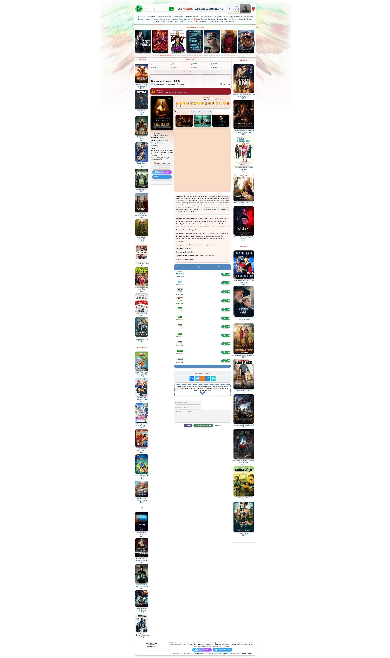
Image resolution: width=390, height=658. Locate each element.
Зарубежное (160, 140)
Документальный (206, 16)
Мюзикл (190, 21)
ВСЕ (180, 9)
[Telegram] (197, 378)
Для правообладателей (214, 653)
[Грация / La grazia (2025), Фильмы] (161, 52)
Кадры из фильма (181, 112)
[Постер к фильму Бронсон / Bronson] (162, 129)
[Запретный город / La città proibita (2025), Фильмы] (229, 52)
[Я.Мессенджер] (213, 378)
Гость (237, 6)
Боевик (197, 19)
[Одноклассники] (202, 378)
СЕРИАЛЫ (199, 9)
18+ (154, 64)
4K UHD (215, 64)
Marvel (195, 67)
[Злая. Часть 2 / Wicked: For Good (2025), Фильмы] (212, 52)
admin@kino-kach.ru (199, 653)
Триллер (204, 19)
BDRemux (176, 67)
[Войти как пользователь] (245, 8)
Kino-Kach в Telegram (163, 176)
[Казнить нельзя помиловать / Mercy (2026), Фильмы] (178, 52)
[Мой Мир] (207, 378)
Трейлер (194, 112)
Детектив (220, 19)
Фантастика (218, 16)
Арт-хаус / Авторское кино (174, 16)
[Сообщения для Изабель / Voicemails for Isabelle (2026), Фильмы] (143, 52)
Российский (141, 16)
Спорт (197, 21)
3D (173, 64)
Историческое (165, 19)
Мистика (227, 19)
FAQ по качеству (186, 653)
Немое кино (219, 21)
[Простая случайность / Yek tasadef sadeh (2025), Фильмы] (195, 52)
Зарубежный (151, 16)
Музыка (249, 19)
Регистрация (233, 9)
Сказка (211, 21)
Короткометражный (186, 19)
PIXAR (214, 67)
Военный (242, 19)
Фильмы (161, 137)
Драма (147, 19)
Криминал (174, 19)
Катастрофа (174, 21)
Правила (218, 425)
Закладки (176, 653)
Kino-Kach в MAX (163, 172)
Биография (211, 19)
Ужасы (243, 16)
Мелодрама (155, 19)
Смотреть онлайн (205, 112)
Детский (196, 16)
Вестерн (234, 19)
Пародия (141, 19)
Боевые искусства (162, 21)
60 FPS (195, 64)
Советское (160, 16)
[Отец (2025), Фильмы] (246, 52)
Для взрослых (229, 21)
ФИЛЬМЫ (188, 9)
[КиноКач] (139, 9)
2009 (160, 133)
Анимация (188, 16)
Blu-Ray (155, 67)
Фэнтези (226, 16)
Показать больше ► (190, 72)
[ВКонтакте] (192, 378)
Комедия (250, 16)
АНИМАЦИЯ (212, 9)
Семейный (182, 21)
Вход (235, 11)
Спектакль (204, 21)
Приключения (235, 16)
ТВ (221, 9)
